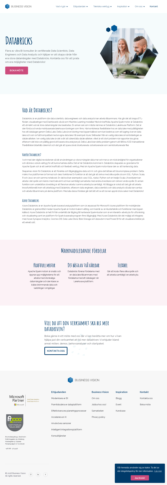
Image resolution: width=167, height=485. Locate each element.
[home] (18, 6)
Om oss (95, 398)
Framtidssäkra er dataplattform (66, 404)
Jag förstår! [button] (140, 478)
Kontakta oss (56, 350)
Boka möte (16, 70)
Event (118, 404)
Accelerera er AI (58, 417)
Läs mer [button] (158, 471)
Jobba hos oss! (99, 404)
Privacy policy (98, 417)
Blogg (119, 398)
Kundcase (120, 411)
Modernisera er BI (59, 398)
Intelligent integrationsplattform (66, 429)
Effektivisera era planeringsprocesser (68, 411)
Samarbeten (98, 411)
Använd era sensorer (61, 423)
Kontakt (154, 6)
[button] (62, 6)
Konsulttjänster (58, 436)
